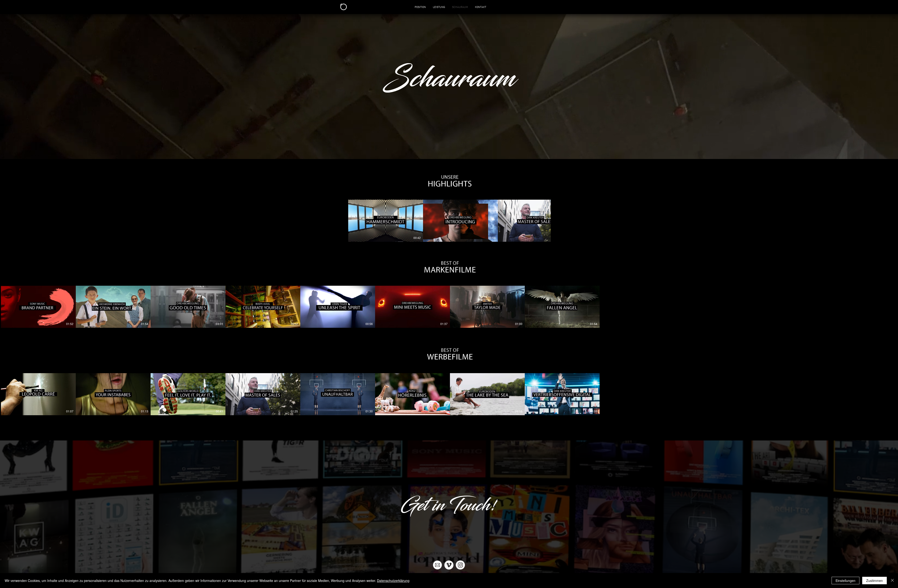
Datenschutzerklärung (393, 580)
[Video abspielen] (38, 306)
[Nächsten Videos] (891, 306)
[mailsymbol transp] (437, 565)
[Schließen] (892, 580)
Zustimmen (874, 580)
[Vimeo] (448, 565)
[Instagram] (460, 565)
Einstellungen (845, 580)
